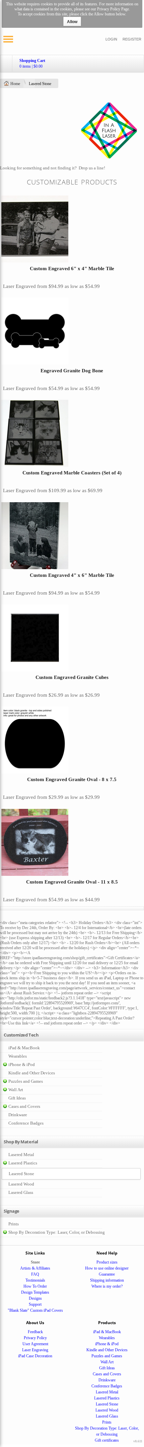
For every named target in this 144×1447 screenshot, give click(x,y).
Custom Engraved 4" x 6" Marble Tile (72, 575)
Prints (13, 1223)
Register (132, 39)
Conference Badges (26, 1123)
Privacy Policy (35, 1338)
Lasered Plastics (22, 1162)
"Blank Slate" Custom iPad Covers (35, 1310)
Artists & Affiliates (35, 1268)
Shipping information (107, 1280)
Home (15, 83)
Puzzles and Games (25, 1081)
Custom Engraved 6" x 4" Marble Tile (72, 268)
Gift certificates (107, 1440)
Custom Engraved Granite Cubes (72, 677)
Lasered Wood (21, 1184)
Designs (35, 1298)
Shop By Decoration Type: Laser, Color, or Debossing (56, 1232)
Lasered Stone (107, 1404)
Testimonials (35, 1280)
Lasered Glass (20, 1192)
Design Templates (35, 1292)
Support (35, 1304)
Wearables (17, 1056)
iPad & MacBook (24, 1047)
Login (111, 39)
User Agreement (35, 1344)
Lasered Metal (21, 1154)
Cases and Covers (24, 1106)
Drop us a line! (92, 167)
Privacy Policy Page (113, 9)
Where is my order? (107, 1286)
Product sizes (107, 1262)
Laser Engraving (35, 1350)
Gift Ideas (17, 1097)
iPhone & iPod (21, 1064)
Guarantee (107, 1274)
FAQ (35, 1274)
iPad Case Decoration (35, 1356)
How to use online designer (107, 1268)
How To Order (35, 1286)
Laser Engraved (19, 286)
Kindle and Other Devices (31, 1072)
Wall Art (15, 1089)
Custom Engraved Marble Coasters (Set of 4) (72, 472)
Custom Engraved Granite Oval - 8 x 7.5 (72, 779)
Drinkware (17, 1114)
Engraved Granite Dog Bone (72, 370)
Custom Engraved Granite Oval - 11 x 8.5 (72, 882)
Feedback (35, 1331)
